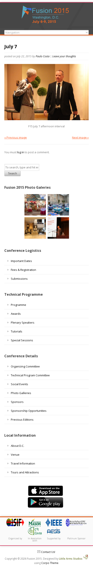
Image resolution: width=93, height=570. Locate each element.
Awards (16, 314)
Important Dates (21, 261)
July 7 (10, 46)
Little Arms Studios (71, 558)
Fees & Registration (23, 270)
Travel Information (23, 463)
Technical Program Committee (30, 375)
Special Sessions (22, 340)
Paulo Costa (43, 56)
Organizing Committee (25, 366)
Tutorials (16, 331)
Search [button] (12, 173)
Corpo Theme (49, 563)
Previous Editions (22, 420)
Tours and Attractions (25, 472)
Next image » (80, 137)
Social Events (19, 384)
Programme (18, 305)
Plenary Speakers (22, 322)
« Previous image (15, 137)
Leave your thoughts (64, 56)
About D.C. (17, 446)
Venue (15, 455)
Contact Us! (47, 552)
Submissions (19, 279)
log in (20, 152)
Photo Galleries (21, 393)
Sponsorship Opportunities (28, 411)
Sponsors (17, 402)
